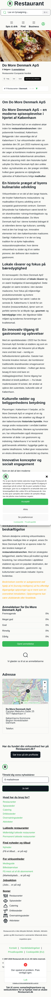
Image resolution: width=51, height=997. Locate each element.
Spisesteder (9, 806)
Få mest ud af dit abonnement (18, 871)
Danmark (23, 88)
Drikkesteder (9, 814)
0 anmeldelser (18, 69)
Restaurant (29, 3)
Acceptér (25, 501)
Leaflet (25, 703)
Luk (25, 980)
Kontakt (13, 948)
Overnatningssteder (13, 818)
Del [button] (14, 79)
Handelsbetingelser (30, 948)
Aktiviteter (8, 822)
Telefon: (10, 728)
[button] (46, 476)
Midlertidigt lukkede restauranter (19, 832)
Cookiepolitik (18, 522)
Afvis (25, 509)
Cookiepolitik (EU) (35, 952)
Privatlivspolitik (30, 522)
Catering (7, 810)
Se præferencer (25, 517)
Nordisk (27, 73)
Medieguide (9, 863)
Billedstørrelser (10, 867)
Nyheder (7, 847)
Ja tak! (25, 788)
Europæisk (19, 73)
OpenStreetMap (35, 703)
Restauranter (8, 73)
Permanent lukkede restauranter (19, 836)
